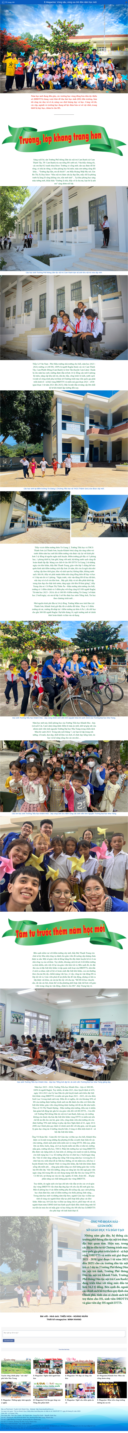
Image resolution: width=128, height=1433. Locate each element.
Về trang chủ (9, 2)
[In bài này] (126, 2)
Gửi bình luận (8, 1340)
